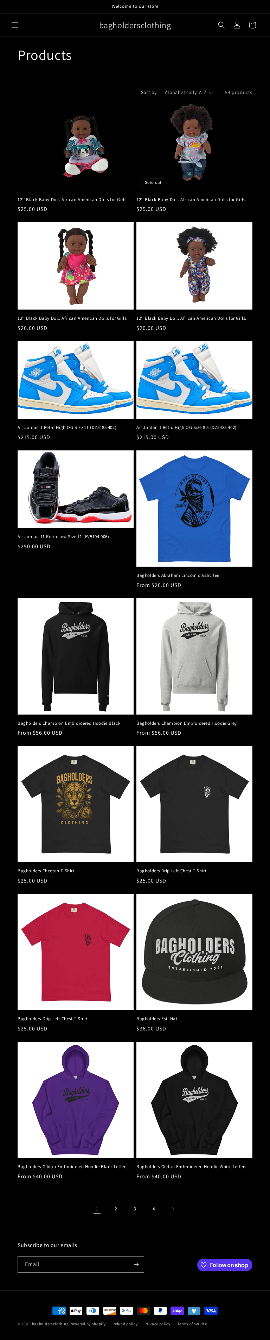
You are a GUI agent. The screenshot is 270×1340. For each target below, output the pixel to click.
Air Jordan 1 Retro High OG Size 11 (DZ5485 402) (67, 427)
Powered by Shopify (88, 1323)
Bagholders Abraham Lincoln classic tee (177, 575)
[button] (14, 25)
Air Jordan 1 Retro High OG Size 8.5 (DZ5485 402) (186, 427)
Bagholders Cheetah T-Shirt (46, 871)
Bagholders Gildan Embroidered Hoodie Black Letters (73, 1167)
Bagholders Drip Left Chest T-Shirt (171, 871)
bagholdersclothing (50, 1323)
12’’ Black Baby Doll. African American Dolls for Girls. (73, 199)
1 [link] (97, 1208)
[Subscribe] (136, 1264)
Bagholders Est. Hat (156, 1019)
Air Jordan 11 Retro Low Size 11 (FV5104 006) (63, 537)
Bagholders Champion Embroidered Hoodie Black (69, 723)
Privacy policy (157, 1323)
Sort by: (149, 92)
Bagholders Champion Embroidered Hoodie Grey (186, 723)
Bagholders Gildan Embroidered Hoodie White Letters (191, 1167)
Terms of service (192, 1323)
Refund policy (124, 1323)
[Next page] (173, 1208)
